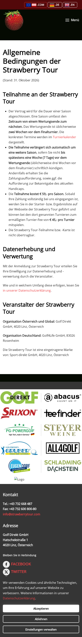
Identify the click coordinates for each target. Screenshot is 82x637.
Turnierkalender (64, 137)
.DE (57, 4)
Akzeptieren (41, 608)
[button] (72, 20)
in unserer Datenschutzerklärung (27, 290)
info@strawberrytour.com (21, 514)
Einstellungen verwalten (41, 629)
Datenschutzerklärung (19, 598)
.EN (72, 4)
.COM (40, 4)
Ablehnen (41, 619)
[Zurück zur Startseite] (13, 20)
